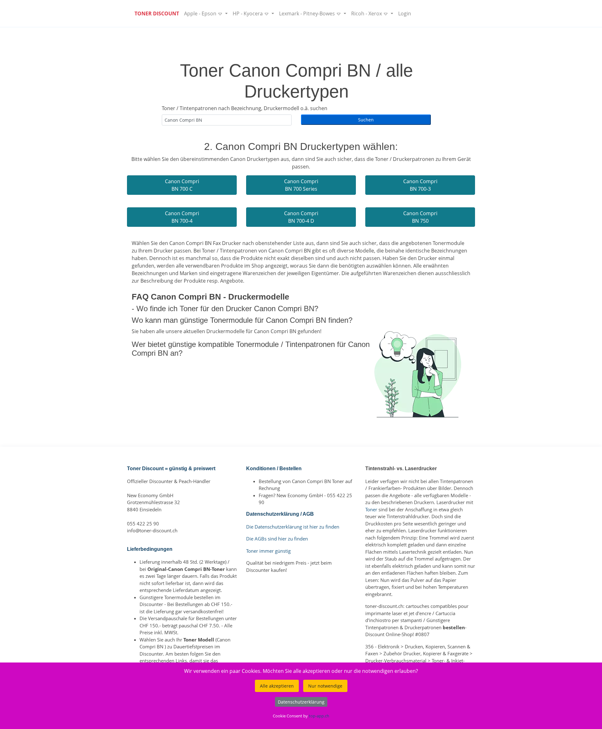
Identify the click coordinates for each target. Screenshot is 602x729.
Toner (371, 509)
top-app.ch (319, 716)
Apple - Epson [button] (201, 13)
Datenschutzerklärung (301, 702)
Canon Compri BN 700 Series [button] (301, 185)
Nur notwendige (325, 686)
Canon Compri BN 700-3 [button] (420, 185)
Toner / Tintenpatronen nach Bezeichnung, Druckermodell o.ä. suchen (244, 108)
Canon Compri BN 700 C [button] (182, 185)
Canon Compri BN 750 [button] (420, 217)
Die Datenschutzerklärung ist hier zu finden (292, 527)
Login (404, 13)
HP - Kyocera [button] (248, 13)
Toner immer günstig (268, 551)
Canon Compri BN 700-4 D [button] (301, 217)
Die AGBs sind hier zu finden (277, 538)
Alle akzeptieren (277, 686)
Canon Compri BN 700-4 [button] (182, 217)
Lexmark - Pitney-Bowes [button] (307, 13)
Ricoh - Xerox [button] (367, 13)
